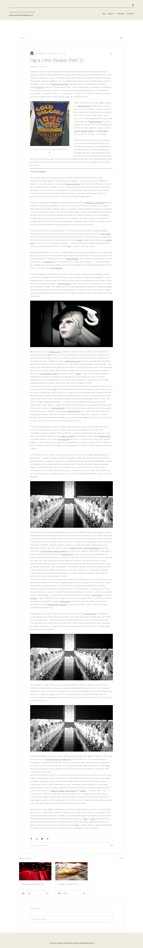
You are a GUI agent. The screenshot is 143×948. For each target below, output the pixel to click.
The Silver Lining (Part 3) (32, 884)
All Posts (22, 38)
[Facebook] (133, 5)
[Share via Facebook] (31, 839)
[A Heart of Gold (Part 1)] (71, 871)
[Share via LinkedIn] (42, 839)
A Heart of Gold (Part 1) (68, 884)
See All (121, 858)
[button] (121, 38)
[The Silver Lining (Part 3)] (35, 871)
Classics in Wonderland (22, 12)
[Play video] (71, 324)
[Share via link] (48, 839)
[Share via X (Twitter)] (37, 839)
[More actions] (111, 53)
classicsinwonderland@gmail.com (21, 15)
